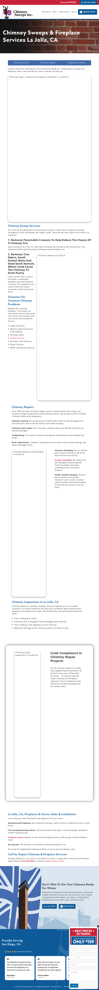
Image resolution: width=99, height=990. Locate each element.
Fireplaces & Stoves (76, 62)
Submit (74, 985)
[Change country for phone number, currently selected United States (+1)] (72, 957)
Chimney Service (21, 62)
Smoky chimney (17, 338)
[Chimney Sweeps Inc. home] (17, 12)
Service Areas (56, 987)
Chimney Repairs (48, 62)
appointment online (55, 861)
